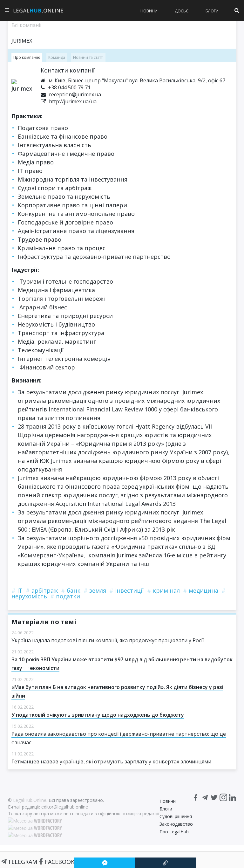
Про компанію (26, 57)
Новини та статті (88, 57)
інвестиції (126, 590)
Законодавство (176, 824)
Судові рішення (175, 816)
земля (95, 590)
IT (17, 590)
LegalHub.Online (29, 800)
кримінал (163, 590)
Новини (149, 11)
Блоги (212, 11)
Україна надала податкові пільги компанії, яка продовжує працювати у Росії (108, 640)
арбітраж (42, 590)
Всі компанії (26, 25)
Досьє (181, 11)
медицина (200, 590)
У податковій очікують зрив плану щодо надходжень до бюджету (97, 714)
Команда (56, 57)
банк (70, 590)
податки (65, 596)
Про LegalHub (174, 832)
